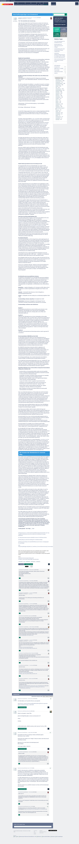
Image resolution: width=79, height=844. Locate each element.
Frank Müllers (32, 580)
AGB (34, 831)
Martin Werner (32, 569)
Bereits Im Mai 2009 (44, 123)
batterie (57, 101)
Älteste (44, 696)
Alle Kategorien (57, 65)
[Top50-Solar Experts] (7, 3)
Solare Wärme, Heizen (58, 71)
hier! (33, 528)
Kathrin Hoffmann (32, 626)
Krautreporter (20, 774)
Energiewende (28, 17)
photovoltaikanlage (58, 80)
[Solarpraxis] (52, 836)
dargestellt (20, 221)
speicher (57, 86)
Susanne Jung (31, 678)
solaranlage (57, 91)
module (57, 111)
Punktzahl (51, 696)
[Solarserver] (38, 836)
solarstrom (57, 94)
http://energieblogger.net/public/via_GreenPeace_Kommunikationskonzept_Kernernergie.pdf (36, 546)
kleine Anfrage (25, 121)
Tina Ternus (35, 17)
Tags (38, 4)
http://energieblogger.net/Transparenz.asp (26, 635)
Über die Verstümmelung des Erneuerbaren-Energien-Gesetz (60, 60)
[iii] (19, 539)
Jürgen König (30, 615)
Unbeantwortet (33, 4)
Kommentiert (21, 569)
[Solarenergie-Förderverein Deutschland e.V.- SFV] (27, 836)
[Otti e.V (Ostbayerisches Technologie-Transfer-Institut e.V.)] (17, 836)
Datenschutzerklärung (42, 831)
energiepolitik (28, 561)
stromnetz (57, 105)
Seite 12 (34, 118)
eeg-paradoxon (33, 561)
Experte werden (35, 833)
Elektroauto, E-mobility (58, 68)
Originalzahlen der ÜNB (39, 148)
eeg (24, 561)
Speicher (56, 73)
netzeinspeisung (58, 116)
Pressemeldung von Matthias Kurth (37, 225)
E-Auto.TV (29, 806)
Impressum (35, 830)
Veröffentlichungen (21, 4)
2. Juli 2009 (20, 129)
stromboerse (38, 561)
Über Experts (53, 4)
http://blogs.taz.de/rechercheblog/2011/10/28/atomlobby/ (31, 539)
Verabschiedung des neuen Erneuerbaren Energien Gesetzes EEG (59, 50)
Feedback (41, 830)
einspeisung (57, 106)
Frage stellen (46, 4)
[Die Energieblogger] (59, 836)
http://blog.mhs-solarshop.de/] (40, 586)
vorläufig (33, 157)
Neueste (47, 696)
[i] (18, 532)
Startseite (16, 4)
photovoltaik (20, 561)
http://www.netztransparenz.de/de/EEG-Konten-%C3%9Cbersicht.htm (33, 537)
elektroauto (57, 95)
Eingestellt (19, 17)
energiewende (58, 82)
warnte (30, 141)
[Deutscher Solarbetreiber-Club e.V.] (14, 836)
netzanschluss (58, 118)
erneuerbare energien (59, 83)
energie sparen (58, 112)
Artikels (37, 469)
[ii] (18, 537)
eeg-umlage (57, 119)
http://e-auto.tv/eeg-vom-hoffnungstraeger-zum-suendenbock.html (35, 809)
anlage (57, 115)
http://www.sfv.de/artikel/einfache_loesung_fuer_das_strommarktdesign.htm (32, 685)
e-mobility (57, 98)
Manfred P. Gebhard (31, 653)
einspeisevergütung (59, 90)
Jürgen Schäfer (30, 732)
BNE (38, 118)
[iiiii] (19, 545)
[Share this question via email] (31, 566)
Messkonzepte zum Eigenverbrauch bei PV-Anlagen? (58, 45)
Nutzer (42, 4)
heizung (57, 102)
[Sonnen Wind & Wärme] (46, 836)
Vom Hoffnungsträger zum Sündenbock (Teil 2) (59, 42)
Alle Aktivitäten (28, 4)
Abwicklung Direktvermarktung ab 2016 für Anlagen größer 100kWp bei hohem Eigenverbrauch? (59, 55)
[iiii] (19, 541)
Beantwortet (20, 698)
